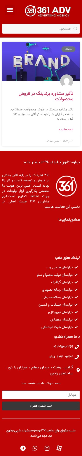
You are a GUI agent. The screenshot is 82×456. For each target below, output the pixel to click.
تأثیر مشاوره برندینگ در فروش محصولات (46, 96)
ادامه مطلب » (66, 130)
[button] (10, 10)
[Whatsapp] (35, 448)
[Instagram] (47, 448)
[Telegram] (22, 448)
